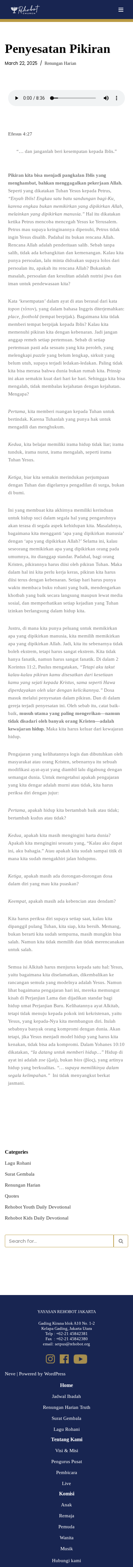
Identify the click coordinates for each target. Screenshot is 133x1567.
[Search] (121, 1241)
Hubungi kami (66, 1560)
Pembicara (66, 1472)
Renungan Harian (60, 63)
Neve (10, 1373)
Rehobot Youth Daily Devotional (38, 1207)
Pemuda (66, 1526)
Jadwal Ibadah (66, 1396)
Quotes (12, 1196)
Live (66, 1483)
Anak (66, 1504)
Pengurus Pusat (66, 1461)
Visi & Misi (66, 1450)
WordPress (55, 1373)
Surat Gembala (20, 1174)
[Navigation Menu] (121, 10)
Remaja (66, 1515)
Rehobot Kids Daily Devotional (36, 1217)
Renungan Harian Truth (66, 1407)
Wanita (67, 1537)
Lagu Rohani (18, 1163)
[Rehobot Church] (25, 10)
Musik (66, 1548)
